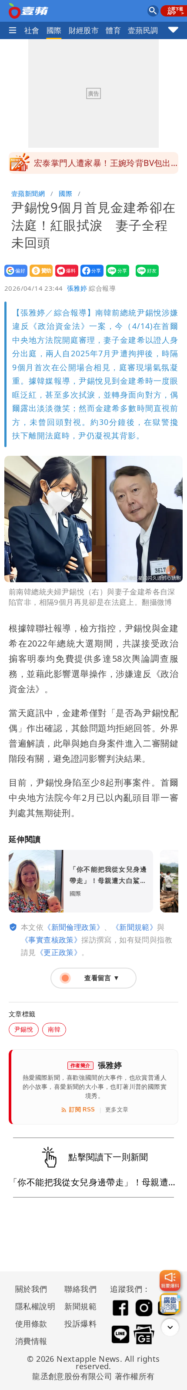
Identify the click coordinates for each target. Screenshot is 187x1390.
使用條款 (31, 1323)
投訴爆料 (80, 1323)
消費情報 (31, 1341)
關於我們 (31, 1289)
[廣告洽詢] (170, 1303)
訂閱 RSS (82, 1109)
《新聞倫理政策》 (73, 927)
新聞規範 (80, 1306)
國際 (54, 30)
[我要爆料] (170, 1280)
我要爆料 (64, 277)
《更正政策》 (58, 952)
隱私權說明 (32, 1306)
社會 (32, 30)
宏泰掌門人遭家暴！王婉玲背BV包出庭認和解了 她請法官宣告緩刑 (102, 165)
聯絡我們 (80, 1289)
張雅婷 (77, 288)
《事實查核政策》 (51, 940)
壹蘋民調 (143, 30)
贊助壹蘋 (38, 277)
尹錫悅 (23, 1029)
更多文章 (117, 1109)
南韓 (54, 1029)
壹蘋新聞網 (28, 193)
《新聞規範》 (134, 927)
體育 (113, 30)
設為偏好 (13, 277)
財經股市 (84, 30)
